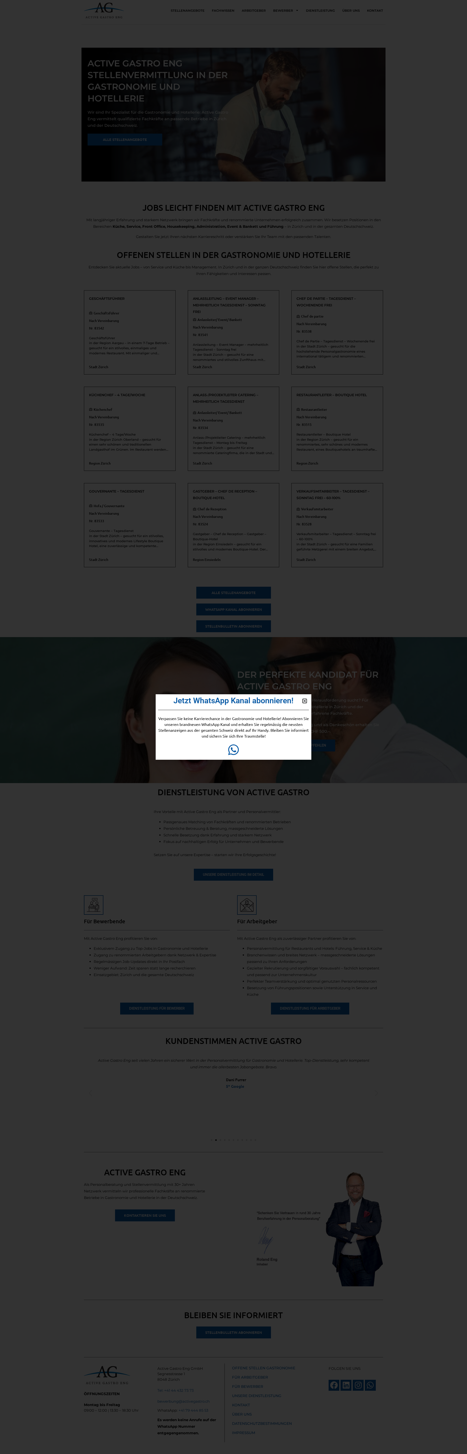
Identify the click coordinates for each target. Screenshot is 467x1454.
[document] (233, 727)
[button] (304, 701)
